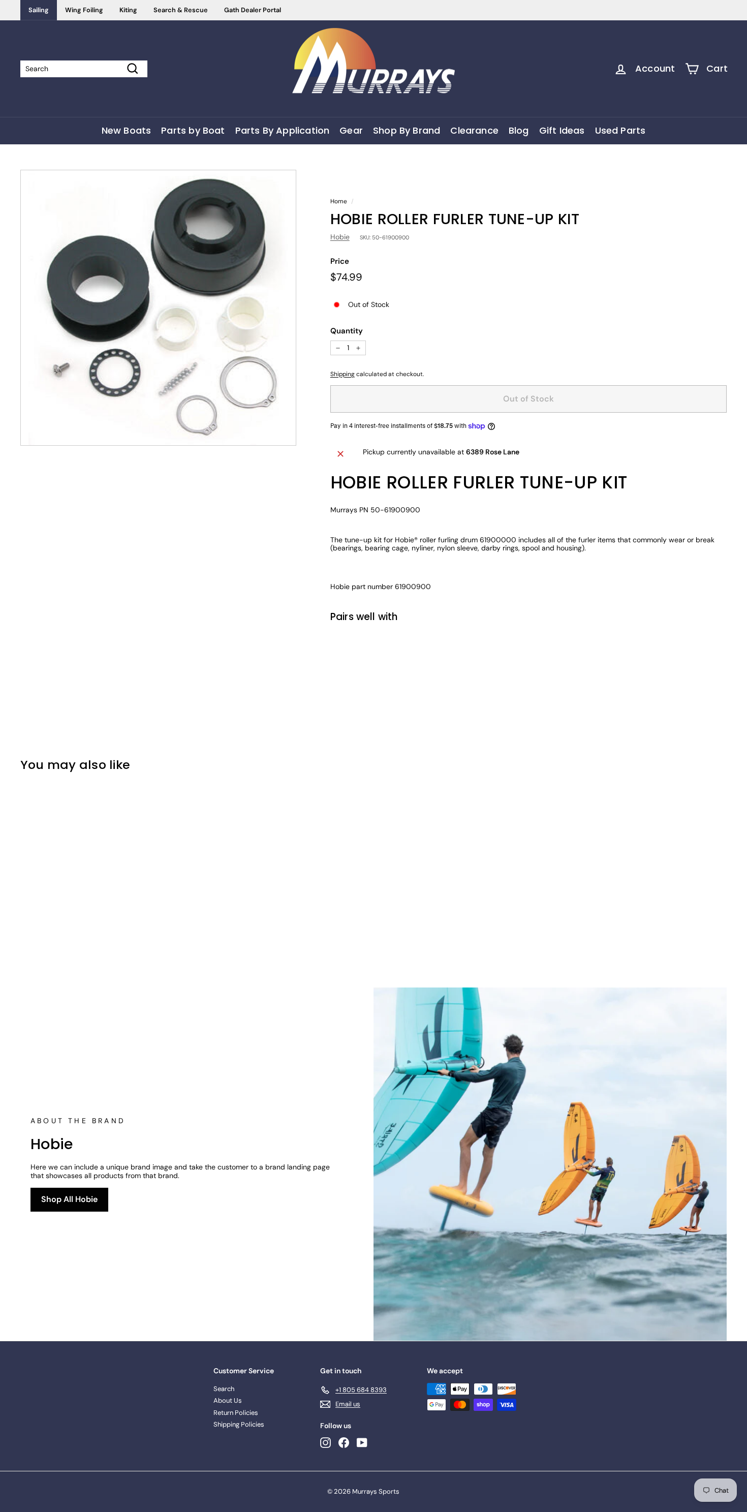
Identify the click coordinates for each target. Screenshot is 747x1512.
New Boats (126, 130)
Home (338, 201)
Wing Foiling (84, 10)
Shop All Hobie (69, 1199)
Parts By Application (282, 130)
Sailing (38, 10)
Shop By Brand (406, 130)
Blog (519, 130)
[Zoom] (158, 307)
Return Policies (235, 1412)
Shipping (342, 374)
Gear (351, 130)
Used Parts (620, 130)
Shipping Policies (238, 1424)
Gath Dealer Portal (252, 10)
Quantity (346, 330)
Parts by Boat (193, 130)
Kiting (128, 10)
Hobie (340, 236)
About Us (227, 1400)
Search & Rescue (180, 10)
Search (223, 1388)
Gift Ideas (562, 130)
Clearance (474, 130)
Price (339, 261)
